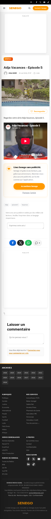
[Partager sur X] (20, 243)
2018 (19, 377)
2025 (12, 373)
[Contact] (31, 2)
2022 (33, 373)
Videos (4, 429)
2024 (19, 373)
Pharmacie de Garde (33, 410)
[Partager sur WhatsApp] (28, 243)
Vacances (25, 205)
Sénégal (8, 59)
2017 (26, 377)
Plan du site (12, 495)
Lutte (4, 423)
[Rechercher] (29, 8)
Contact (29, 444)
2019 (12, 377)
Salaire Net (30, 404)
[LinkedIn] (28, 464)
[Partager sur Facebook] (12, 243)
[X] (34, 459)
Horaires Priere (31, 407)
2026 (5, 373)
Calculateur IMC (31, 414)
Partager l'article (29, 193)
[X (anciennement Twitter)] (40, 2)
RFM (3, 464)
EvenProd (5, 447)
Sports (4, 417)
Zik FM (4, 468)
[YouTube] (44, 2)
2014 (5, 382)
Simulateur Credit (32, 420)
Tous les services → (32, 423)
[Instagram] (44, 459)
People (4, 414)
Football (5, 420)
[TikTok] (48, 2)
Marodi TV (5, 444)
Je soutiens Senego (29, 186)
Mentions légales (22, 495)
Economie (5, 407)
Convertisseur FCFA (32, 398)
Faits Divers (6, 426)
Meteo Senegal (31, 401)
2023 (26, 373)
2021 (40, 373)
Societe (4, 401)
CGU (27, 450)
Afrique (4, 432)
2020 (5, 377)
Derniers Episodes (8, 441)
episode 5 (15, 205)
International (6, 410)
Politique (5, 398)
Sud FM (4, 471)
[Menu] (4, 8)
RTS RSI (4, 474)
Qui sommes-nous (32, 441)
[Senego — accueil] (15, 8)
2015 (40, 377)
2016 (33, 377)
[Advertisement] (25, 34)
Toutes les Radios (8, 461)
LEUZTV (4, 450)
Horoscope (30, 417)
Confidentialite (31, 447)
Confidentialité (38, 495)
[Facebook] (36, 2)
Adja (6, 205)
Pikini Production (8, 453)
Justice (4, 404)
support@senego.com (36, 493)
